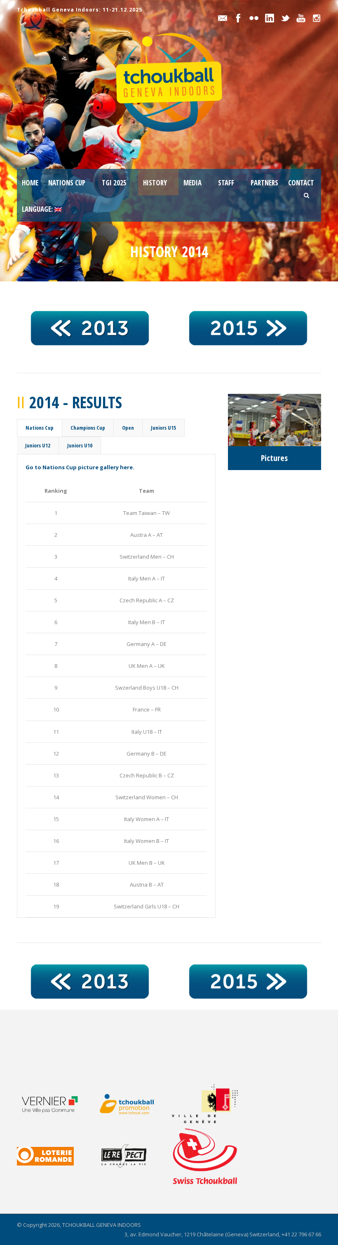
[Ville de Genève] (210, 1103)
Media (192, 182)
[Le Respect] (132, 1156)
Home (30, 182)
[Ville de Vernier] (55, 1104)
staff (226, 182)
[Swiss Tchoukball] (205, 1156)
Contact (301, 182)
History (155, 182)
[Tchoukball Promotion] (132, 1104)
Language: (38, 209)
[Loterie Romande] (55, 1156)
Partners (264, 182)
